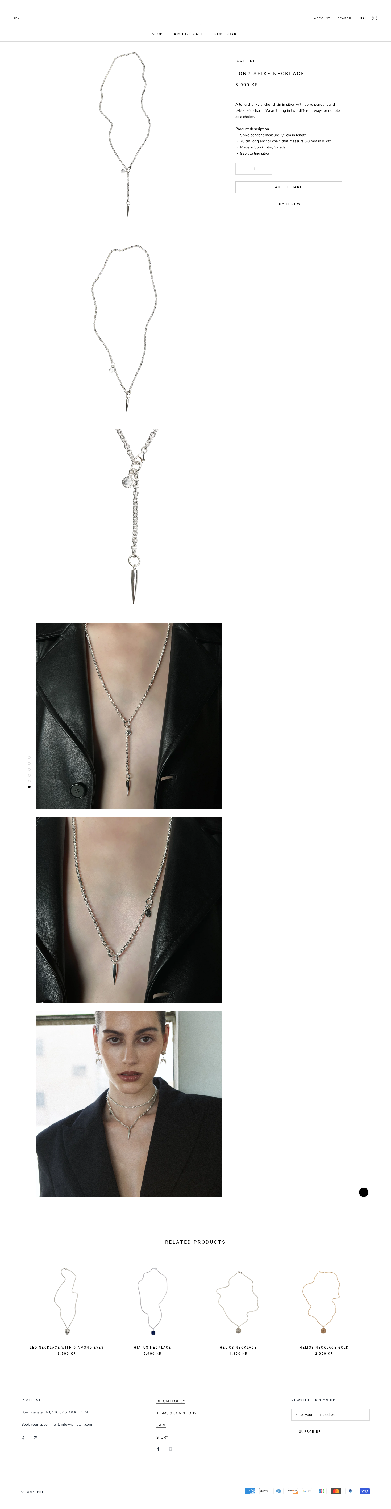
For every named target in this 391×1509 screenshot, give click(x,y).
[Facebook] (23, 1438)
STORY (162, 1437)
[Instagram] (35, 1438)
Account (322, 18)
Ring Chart (226, 34)
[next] (374, 1305)
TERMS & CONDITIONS (176, 1413)
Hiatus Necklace (152, 1347)
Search (344, 18)
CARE (161, 1425)
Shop (157, 34)
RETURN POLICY (170, 1401)
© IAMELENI (32, 1492)
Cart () (369, 18)
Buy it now (289, 204)
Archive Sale (188, 34)
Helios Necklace (238, 1347)
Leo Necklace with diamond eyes (67, 1347)
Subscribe (310, 1432)
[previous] (17, 1305)
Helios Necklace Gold (324, 1347)
